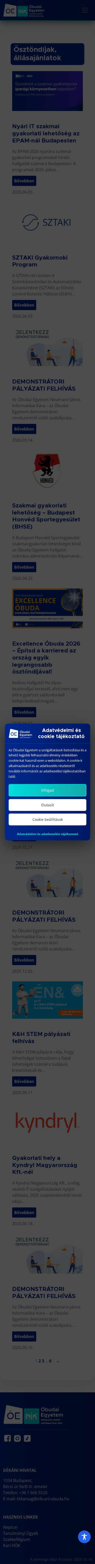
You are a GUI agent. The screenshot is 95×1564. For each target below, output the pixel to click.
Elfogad (47, 790)
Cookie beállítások (47, 819)
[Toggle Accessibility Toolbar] (84, 1537)
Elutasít (47, 805)
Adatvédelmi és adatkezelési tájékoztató (47, 834)
